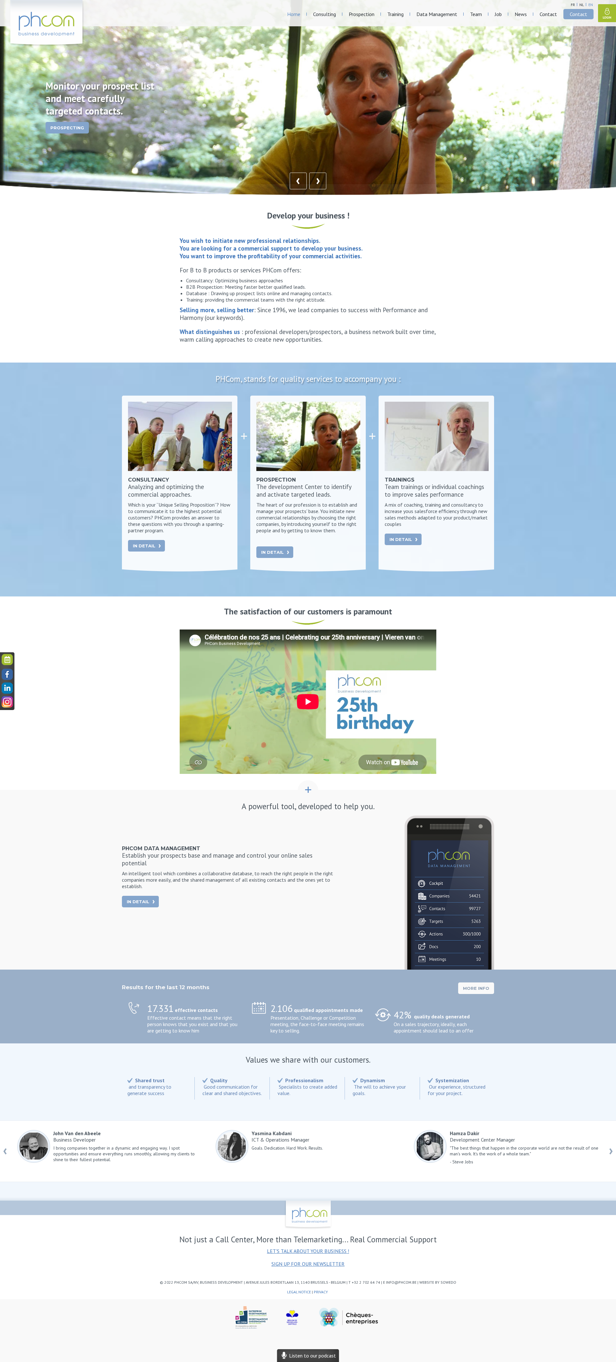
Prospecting (67, 127)
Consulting (324, 14)
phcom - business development (47, 23)
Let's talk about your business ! (308, 1251)
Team (476, 14)
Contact (548, 14)
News (521, 14)
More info (476, 988)
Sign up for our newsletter (308, 1264)
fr (573, 4)
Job (498, 14)
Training (395, 14)
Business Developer (124, 1146)
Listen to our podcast (311, 1355)
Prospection (361, 14)
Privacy (321, 1291)
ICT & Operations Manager (287, 1140)
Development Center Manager (524, 1147)
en (590, 4)
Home (293, 14)
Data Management (436, 14)
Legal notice (299, 1291)
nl (581, 4)
